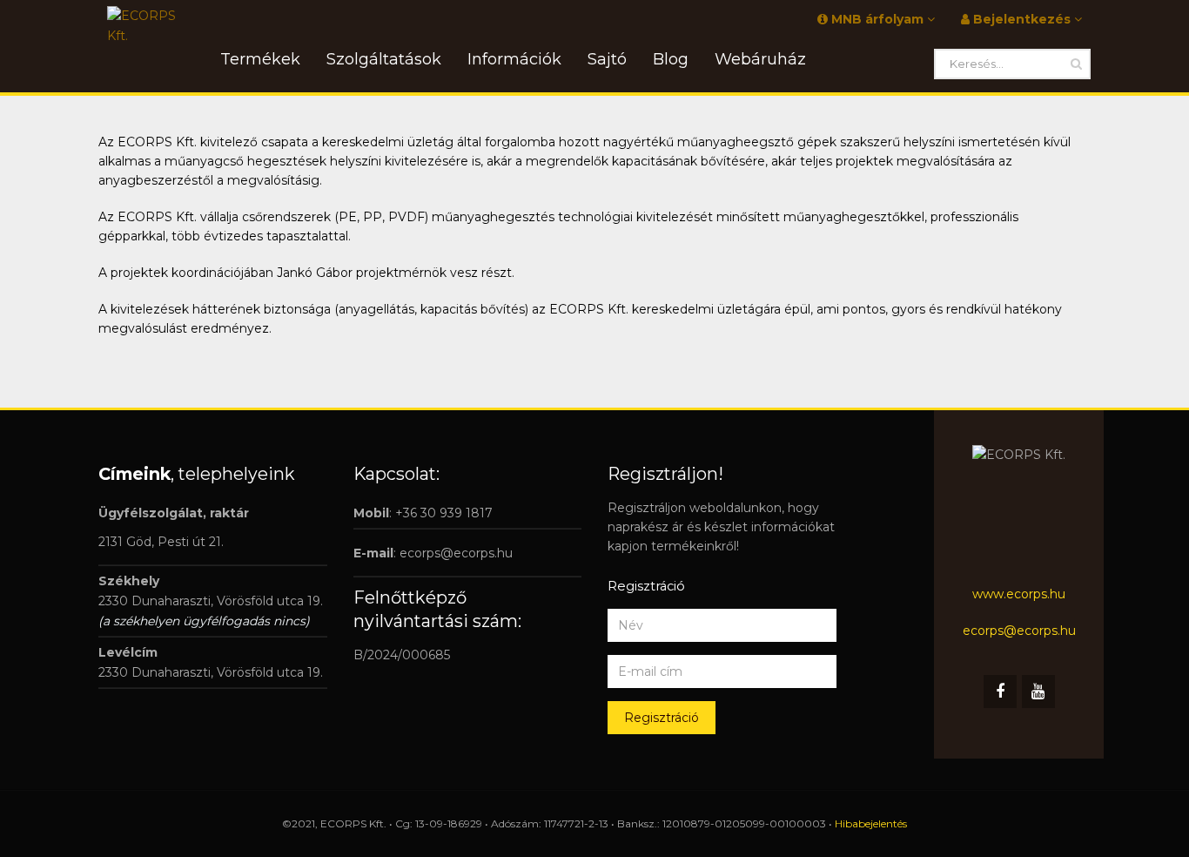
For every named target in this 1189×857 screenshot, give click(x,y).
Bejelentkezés (1022, 19)
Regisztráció (661, 717)
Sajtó (607, 59)
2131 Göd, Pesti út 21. (161, 542)
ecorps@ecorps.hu (456, 553)
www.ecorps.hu (1018, 594)
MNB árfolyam (877, 19)
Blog (671, 59)
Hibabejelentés (871, 823)
